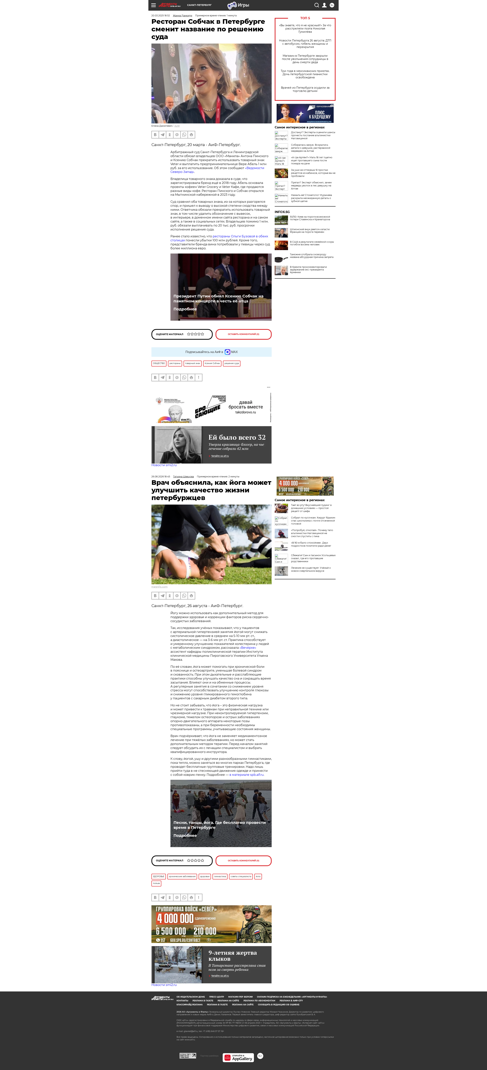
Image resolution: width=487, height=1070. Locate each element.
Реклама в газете (203, 1000)
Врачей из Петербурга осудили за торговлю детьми (305, 89)
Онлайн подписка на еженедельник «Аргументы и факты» (292, 997)
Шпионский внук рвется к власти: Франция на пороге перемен (310, 230)
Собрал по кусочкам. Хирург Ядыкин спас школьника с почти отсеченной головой (313, 520)
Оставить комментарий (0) (243, 334)
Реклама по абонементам (259, 1000)
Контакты (182, 1000)
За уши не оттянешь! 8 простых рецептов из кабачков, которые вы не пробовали (313, 173)
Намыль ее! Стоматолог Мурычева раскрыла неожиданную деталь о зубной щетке (311, 198)
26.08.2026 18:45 (160, 476)
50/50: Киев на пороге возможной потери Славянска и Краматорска (310, 218)
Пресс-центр (216, 997)
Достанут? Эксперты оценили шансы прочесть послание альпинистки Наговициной (313, 135)
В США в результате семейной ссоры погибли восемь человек (312, 243)
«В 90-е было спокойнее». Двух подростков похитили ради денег (311, 544)
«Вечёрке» (248, 647)
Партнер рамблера (209, 1056)
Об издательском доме (191, 997)
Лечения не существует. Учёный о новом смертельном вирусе (311, 569)
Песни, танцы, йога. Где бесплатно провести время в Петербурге (219, 825)
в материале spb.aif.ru (246, 775)
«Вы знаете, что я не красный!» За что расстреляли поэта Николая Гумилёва (305, 28)
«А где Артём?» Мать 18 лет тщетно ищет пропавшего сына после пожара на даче (311, 160)
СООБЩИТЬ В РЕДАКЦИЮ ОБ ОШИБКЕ (278, 1004)
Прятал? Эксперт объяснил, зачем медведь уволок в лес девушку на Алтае (311, 185)
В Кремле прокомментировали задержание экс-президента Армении (308, 270)
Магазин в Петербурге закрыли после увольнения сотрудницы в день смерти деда (305, 59)
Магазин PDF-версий (240, 997)
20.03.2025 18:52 (160, 15)
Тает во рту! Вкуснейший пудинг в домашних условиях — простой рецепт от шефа (311, 508)
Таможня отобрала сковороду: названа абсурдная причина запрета (311, 255)
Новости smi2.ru (164, 465)
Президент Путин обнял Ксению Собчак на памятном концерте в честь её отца (218, 298)
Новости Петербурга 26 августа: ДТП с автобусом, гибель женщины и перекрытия (305, 44)
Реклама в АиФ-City (291, 1000)
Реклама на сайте (228, 1000)
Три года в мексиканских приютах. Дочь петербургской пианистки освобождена (305, 74)
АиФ (177, 125)
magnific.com (159, 586)
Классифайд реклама (190, 1004)
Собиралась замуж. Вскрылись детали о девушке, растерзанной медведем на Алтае (310, 147)
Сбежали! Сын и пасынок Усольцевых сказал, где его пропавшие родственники (313, 558)
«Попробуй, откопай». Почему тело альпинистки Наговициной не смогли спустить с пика (312, 533)
